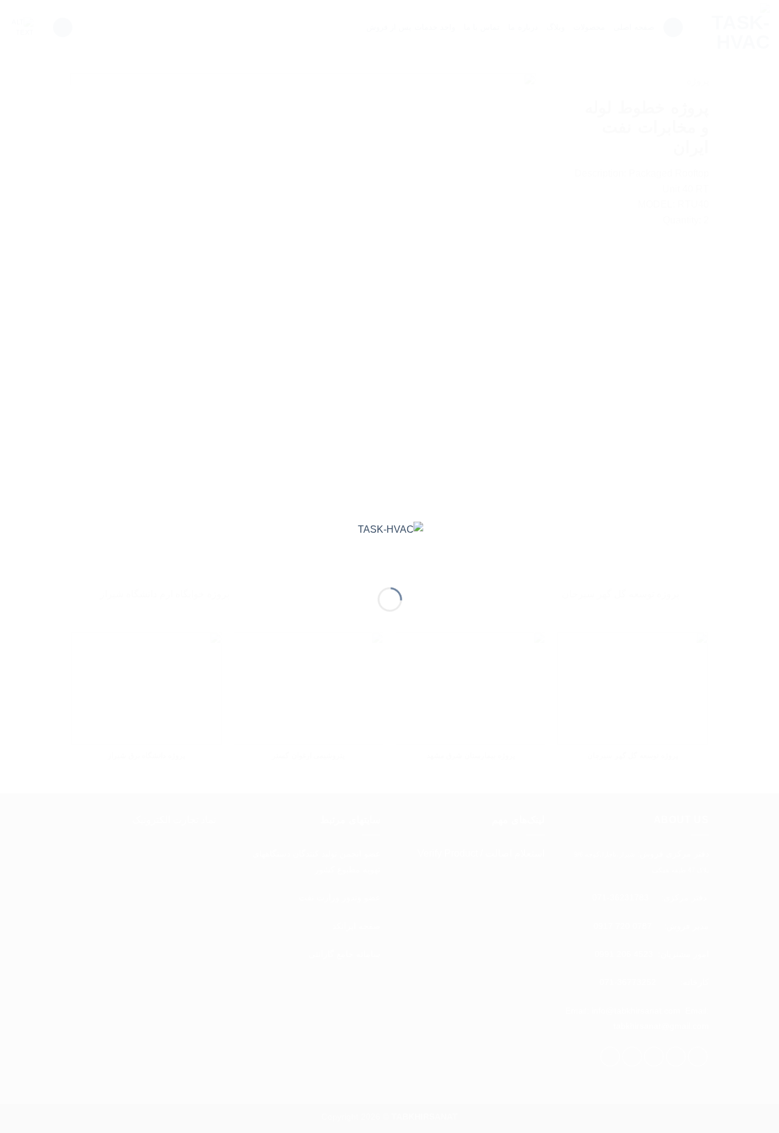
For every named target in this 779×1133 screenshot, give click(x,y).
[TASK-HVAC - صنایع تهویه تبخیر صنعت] (390, 544)
